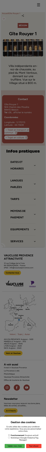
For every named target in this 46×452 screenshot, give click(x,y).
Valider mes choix (15, 446)
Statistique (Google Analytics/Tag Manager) (24, 439)
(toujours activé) (24, 435)
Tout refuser (34, 446)
